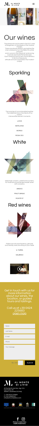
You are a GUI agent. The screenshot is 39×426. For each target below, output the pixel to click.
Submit (30, 363)
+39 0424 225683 (23, 309)
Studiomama (22, 423)
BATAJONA (19, 126)
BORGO (19, 130)
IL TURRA (19, 250)
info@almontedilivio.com (12, 398)
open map (19, 313)
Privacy (15, 422)
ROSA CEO (20, 135)
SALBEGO (19, 255)
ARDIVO (19, 189)
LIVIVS (19, 121)
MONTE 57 (19, 198)
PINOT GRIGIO (19, 193)
